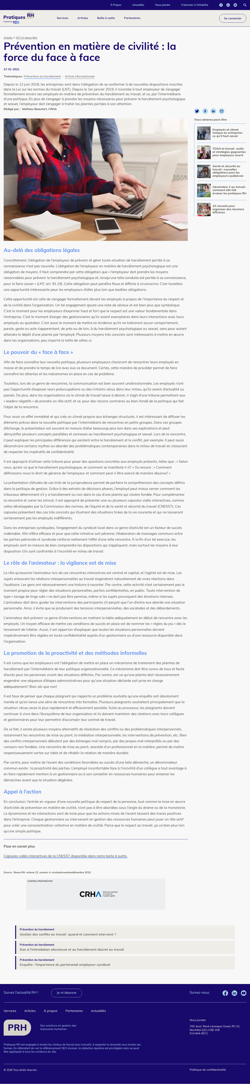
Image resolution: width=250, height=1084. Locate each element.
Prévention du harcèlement (42, 76)
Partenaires (132, 18)
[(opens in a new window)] (221, 5)
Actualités (138, 5)
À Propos (115, 5)
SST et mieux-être (26, 38)
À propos (50, 1011)
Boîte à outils (106, 18)
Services (62, 18)
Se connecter (233, 18)
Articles (82, 18)
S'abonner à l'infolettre (194, 5)
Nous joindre (162, 5)
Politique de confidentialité (208, 1069)
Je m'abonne (66, 993)
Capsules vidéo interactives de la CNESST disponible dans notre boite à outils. (65, 856)
